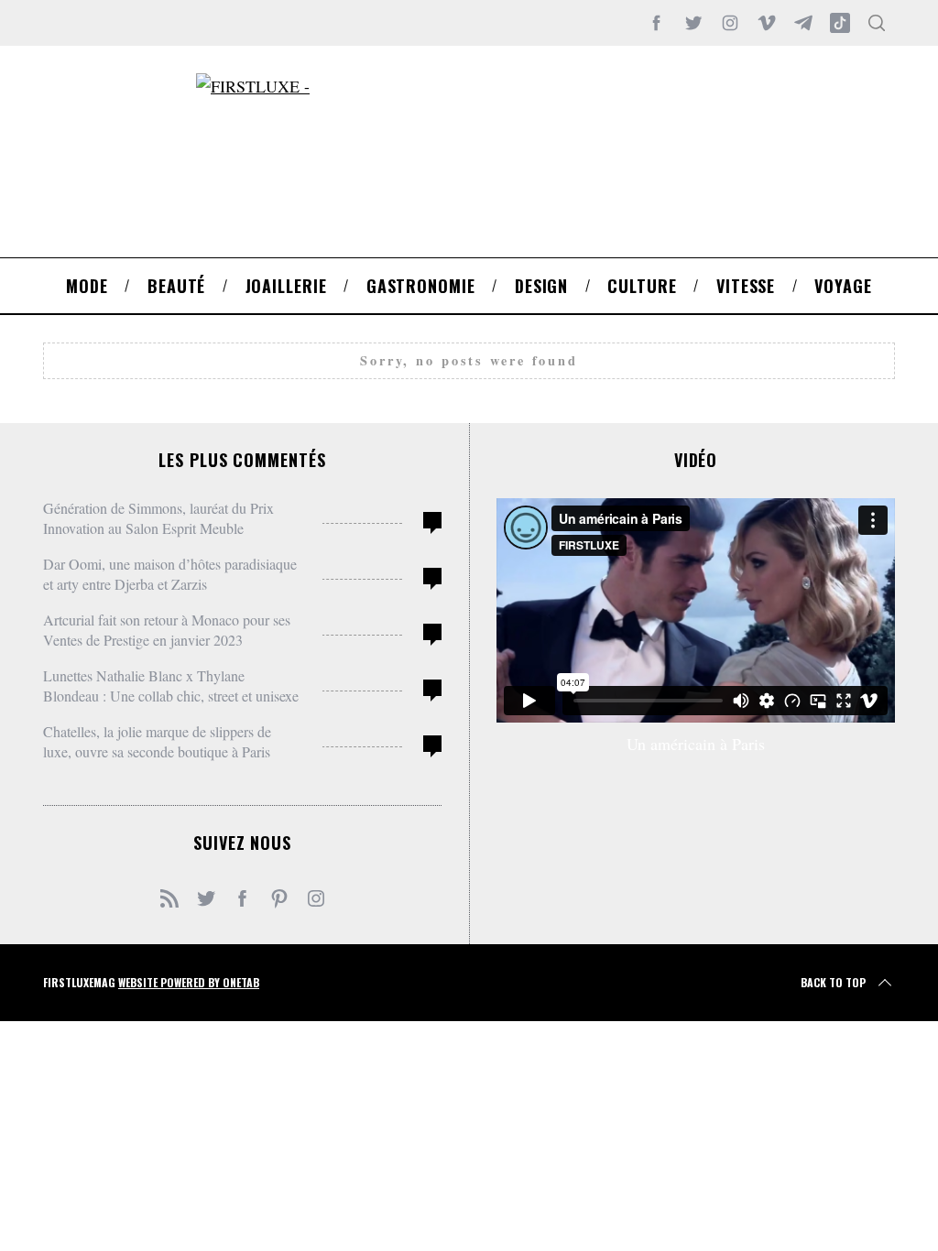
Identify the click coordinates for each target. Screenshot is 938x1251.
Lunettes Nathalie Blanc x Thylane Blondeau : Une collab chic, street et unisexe (171, 685)
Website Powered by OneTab (188, 982)
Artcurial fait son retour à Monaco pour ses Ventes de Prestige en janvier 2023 (166, 629)
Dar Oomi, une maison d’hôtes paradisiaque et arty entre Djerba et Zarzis (170, 573)
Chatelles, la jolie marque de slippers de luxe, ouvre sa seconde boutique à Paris (157, 741)
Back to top (833, 982)
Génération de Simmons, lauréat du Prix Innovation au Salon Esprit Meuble (158, 518)
